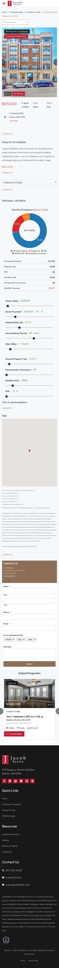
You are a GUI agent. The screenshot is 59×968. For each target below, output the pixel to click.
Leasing (5, 840)
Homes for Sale (8, 810)
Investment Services (10, 834)
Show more (7, 166)
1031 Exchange (8, 816)
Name (6, 586)
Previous (3, 62)
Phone (7, 612)
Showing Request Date (13, 635)
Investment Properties (11, 804)
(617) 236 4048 (9, 576)
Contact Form (13, 877)
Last (5, 605)
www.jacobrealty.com (18, 884)
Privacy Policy (33, 961)
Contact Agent (15, 734)
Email (6, 623)
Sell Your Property (9, 846)
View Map (13, 121)
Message (7, 646)
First (5, 595)
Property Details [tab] (13, 182)
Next (55, 62)
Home (4, 798)
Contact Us (7, 852)
